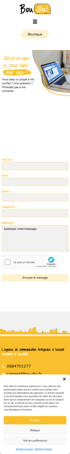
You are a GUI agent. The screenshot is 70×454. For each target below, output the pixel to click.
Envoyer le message (35, 277)
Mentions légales (24, 449)
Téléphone (9, 207)
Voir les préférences (35, 440)
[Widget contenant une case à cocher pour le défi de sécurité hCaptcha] (30, 262)
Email (6, 191)
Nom (6, 175)
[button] (64, 379)
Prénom (8, 159)
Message (8, 222)
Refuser (35, 430)
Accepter (35, 420)
